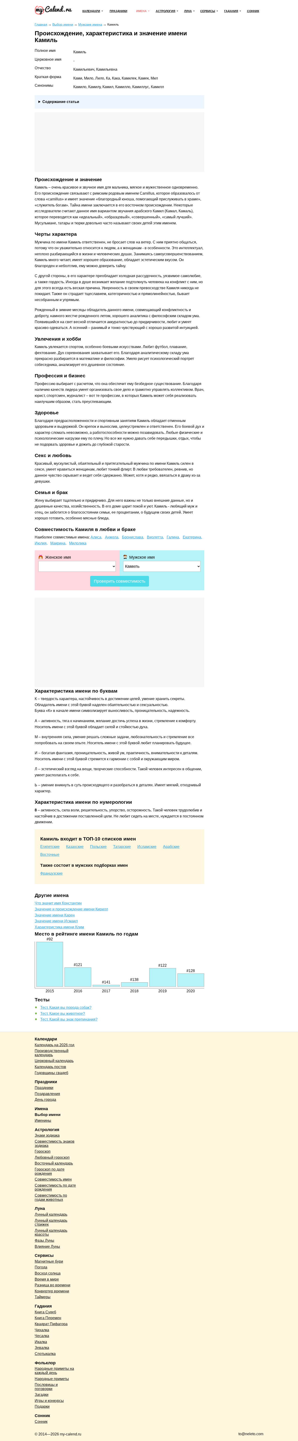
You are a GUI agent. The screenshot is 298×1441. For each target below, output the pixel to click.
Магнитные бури (49, 1261)
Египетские (50, 847)
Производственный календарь (51, 1053)
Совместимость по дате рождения (55, 1187)
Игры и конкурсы (49, 1401)
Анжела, (112, 537)
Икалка (41, 1342)
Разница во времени (52, 1285)
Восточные (49, 855)
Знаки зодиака (47, 1135)
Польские (98, 847)
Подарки (42, 1406)
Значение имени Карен (55, 915)
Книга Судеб (45, 1312)
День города (45, 1100)
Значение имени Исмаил (56, 921)
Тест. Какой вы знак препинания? (69, 1019)
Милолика (77, 543)
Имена (141, 11)
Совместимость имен (53, 1179)
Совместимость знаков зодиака (54, 1143)
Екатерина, (192, 537)
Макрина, (58, 543)
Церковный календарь (54, 1061)
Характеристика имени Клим (59, 927)
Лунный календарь (51, 1214)
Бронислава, (133, 537)
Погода (41, 1267)
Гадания (231, 11)
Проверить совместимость (119, 581)
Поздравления (47, 1094)
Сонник (253, 11)
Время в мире (47, 1279)
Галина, (173, 537)
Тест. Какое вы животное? (62, 1014)
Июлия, (41, 543)
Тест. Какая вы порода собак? (65, 1007)
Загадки (41, 1395)
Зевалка (42, 1348)
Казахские (75, 847)
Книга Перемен (48, 1318)
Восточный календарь (54, 1163)
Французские (51, 873)
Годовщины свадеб (51, 1073)
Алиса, (96, 537)
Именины (43, 1120)
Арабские (171, 847)
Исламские (146, 847)
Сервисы (207, 11)
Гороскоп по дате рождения (49, 1171)
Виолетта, (155, 537)
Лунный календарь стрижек (51, 1223)
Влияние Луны (47, 1246)
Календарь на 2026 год (54, 1045)
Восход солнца (48, 1273)
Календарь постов (50, 1067)
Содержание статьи (60, 102)
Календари (91, 11)
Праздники (118, 11)
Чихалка (42, 1330)
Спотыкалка (45, 1354)
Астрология (165, 11)
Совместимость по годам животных (51, 1197)
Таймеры (43, 1297)
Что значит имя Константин (58, 903)
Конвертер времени (52, 1291)
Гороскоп (43, 1151)
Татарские (122, 847)
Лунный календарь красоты (51, 1233)
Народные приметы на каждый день (54, 1371)
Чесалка (42, 1336)
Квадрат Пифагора (51, 1324)
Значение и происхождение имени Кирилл (71, 909)
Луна (188, 11)
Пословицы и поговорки (46, 1387)
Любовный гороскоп (52, 1157)
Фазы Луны (44, 1240)
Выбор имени (48, 1115)
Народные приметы (52, 1379)
